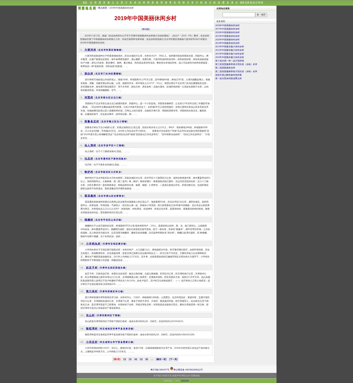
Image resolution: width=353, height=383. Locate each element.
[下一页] (173, 359)
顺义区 (113, 121)
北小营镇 (122, 121)
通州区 (107, 158)
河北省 (104, 328)
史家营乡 (119, 196)
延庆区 (107, 172)
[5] (141, 359)
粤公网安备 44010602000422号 (188, 369)
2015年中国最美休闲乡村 (227, 36)
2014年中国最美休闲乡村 (227, 43)
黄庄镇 (122, 244)
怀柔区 (110, 50)
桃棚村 (89, 219)
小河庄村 (92, 342)
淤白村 (89, 73)
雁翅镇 (117, 73)
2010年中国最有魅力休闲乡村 (229, 57)
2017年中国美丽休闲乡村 (227, 29)
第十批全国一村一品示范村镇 (229, 60)
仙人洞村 (90, 145)
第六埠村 (92, 291)
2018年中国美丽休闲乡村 (227, 25)
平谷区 (107, 220)
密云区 (107, 97)
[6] (146, 359)
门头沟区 (108, 73)
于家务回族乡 (118, 158)
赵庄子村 (92, 267)
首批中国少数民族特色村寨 (228, 75)
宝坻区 (114, 244)
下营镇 (116, 315)
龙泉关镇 (128, 328)
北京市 (102, 50)
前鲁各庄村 (92, 121)
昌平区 (110, 145)
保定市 (111, 328)
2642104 (185, 381)
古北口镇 (116, 97)
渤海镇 (118, 50)
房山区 (110, 196)
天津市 (106, 244)
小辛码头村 (93, 243)
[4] (135, 359)
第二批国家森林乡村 (225, 67)
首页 (85, 2)
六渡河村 (90, 49)
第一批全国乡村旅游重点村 (228, 78)
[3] (130, 359)
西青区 (111, 291)
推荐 (242, 2)
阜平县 (119, 328)
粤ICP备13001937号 (159, 369)
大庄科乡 (116, 172)
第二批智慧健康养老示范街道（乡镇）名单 (236, 71)
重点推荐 (102, 8)
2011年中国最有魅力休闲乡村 (229, 53)
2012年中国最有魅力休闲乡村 (229, 50)
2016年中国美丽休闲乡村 (227, 32)
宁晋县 (119, 342)
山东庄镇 (116, 220)
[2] (124, 359)
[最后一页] (161, 359)
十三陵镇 (119, 145)
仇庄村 (89, 158)
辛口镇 (119, 291)
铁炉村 (89, 172)
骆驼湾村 (92, 328)
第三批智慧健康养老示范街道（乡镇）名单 (236, 64)
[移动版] (146, 29)
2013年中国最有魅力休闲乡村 (229, 46)
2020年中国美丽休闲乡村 (227, 39)
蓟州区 (108, 315)
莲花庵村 (90, 195)
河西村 (89, 97)
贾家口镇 (128, 342)
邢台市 (111, 342)
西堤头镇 (120, 267)
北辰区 (111, 267)
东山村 (90, 315)
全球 (247, 2)
